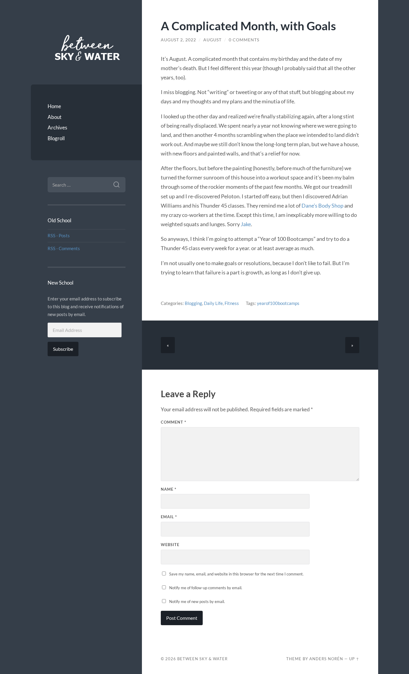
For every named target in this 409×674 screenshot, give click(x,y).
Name (168, 489)
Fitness (232, 303)
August (212, 39)
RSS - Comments (64, 248)
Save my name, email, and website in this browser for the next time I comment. (236, 574)
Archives (57, 127)
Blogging (193, 303)
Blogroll (56, 138)
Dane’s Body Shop (322, 205)
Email (169, 516)
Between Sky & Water (202, 658)
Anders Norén (326, 658)
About (54, 117)
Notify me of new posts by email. (197, 601)
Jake (246, 224)
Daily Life (213, 303)
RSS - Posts (59, 235)
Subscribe (63, 349)
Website (170, 544)
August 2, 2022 (178, 39)
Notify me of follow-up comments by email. (205, 587)
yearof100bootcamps (278, 303)
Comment (173, 422)
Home (54, 106)
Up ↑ (354, 658)
